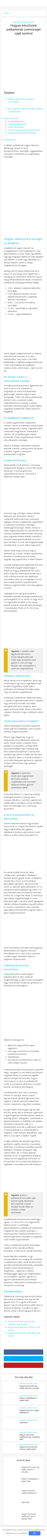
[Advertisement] (23, 63)
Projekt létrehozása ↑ (16, 460)
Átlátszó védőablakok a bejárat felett (30, 1480)
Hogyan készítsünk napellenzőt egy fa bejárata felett (29, 1437)
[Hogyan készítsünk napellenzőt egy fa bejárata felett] (14, 1517)
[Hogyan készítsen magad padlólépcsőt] (14, 1494)
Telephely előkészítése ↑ (18, 675)
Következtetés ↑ (14, 1291)
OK (34, 1533)
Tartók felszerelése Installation (21, 721)
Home (6, 13)
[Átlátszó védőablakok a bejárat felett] (14, 1482)
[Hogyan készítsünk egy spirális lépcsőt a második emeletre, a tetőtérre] (14, 1470)
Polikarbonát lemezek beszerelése (22, 133)
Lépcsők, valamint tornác (23, 22)
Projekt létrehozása (16, 121)
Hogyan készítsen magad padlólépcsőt (29, 1492)
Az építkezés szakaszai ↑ (20, 417)
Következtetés (10, 139)
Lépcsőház (23, 1423)
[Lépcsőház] (14, 1505)
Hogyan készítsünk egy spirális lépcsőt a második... (30, 1469)
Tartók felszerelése (16, 127)
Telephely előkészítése (17, 124)
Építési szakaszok (11, 118)
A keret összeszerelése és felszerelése (24, 130)
